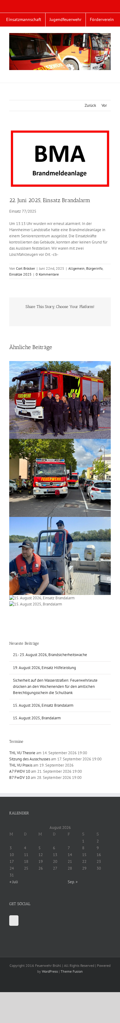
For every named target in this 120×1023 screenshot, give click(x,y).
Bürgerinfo (94, 268)
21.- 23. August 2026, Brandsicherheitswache (50, 654)
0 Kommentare (47, 274)
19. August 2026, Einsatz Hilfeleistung (44, 667)
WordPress (50, 971)
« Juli (14, 881)
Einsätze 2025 (20, 274)
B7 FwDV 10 (19, 777)
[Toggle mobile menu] (108, 73)
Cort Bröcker (25, 268)
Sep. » (73, 881)
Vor (104, 105)
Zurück (90, 105)
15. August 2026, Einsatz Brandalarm (43, 705)
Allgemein (76, 268)
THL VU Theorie (22, 752)
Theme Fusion (72, 971)
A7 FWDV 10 (19, 771)
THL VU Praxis (20, 765)
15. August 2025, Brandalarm (37, 718)
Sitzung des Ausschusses (29, 759)
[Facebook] (13, 920)
